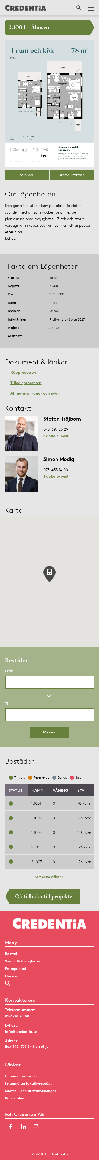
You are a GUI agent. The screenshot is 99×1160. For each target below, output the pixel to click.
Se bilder (27, 175)
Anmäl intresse (72, 175)
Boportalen (14, 1098)
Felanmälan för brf (21, 1076)
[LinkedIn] (23, 1127)
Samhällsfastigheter (22, 961)
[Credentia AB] (25, 7)
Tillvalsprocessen (26, 382)
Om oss (11, 976)
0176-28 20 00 (17, 1016)
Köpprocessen (23, 372)
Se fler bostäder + (49, 877)
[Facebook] (10, 1127)
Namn (37, 790)
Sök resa (49, 732)
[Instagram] (36, 1127)
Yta (80, 790)
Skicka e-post (56, 435)
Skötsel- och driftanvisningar (30, 1090)
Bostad (11, 953)
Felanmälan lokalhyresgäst (28, 1083)
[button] (49, 574)
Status (15, 790)
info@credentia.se (21, 1031)
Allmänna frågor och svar (34, 393)
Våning (60, 790)
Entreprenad (15, 968)
